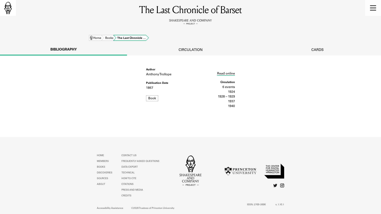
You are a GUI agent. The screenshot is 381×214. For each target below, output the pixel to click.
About (101, 184)
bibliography (63, 50)
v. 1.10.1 (279, 204)
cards (317, 50)
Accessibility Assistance (110, 208)
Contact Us (129, 155)
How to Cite (128, 178)
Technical (128, 173)
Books (109, 38)
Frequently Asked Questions (140, 161)
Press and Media (132, 190)
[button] (373, 8)
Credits (126, 196)
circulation (191, 50)
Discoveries (104, 173)
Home (97, 38)
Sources (102, 178)
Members (103, 161)
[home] (8, 8)
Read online (226, 73)
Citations (127, 184)
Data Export (129, 167)
